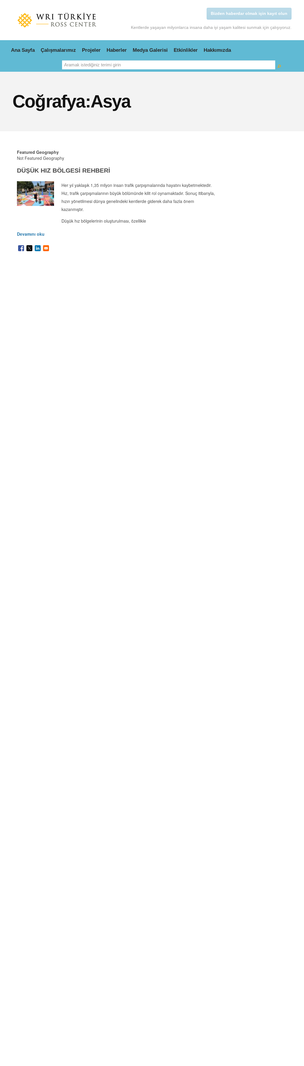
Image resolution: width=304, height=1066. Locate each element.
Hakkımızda (217, 50)
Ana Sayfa (23, 50)
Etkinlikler (186, 50)
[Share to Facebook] (21, 248)
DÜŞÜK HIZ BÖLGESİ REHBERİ (63, 170)
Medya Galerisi (150, 50)
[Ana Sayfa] (57, 20)
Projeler (91, 50)
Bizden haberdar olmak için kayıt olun (249, 13)
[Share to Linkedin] (38, 248)
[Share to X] (29, 248)
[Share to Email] (46, 248)
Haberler (117, 50)
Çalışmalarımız (58, 50)
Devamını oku (31, 234)
